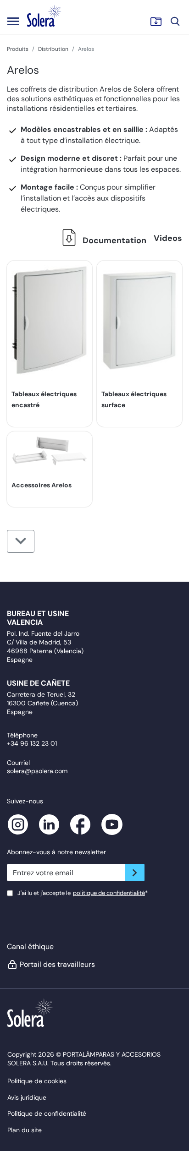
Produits (17, 49)
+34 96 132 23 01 (32, 743)
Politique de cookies (37, 1081)
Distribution (53, 49)
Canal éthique (30, 946)
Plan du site (24, 1130)
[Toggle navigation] (13, 21)
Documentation (113, 240)
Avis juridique (26, 1097)
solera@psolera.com (37, 771)
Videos (168, 238)
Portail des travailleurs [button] (57, 964)
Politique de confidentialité (46, 1113)
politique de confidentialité (109, 893)
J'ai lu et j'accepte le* (82, 893)
